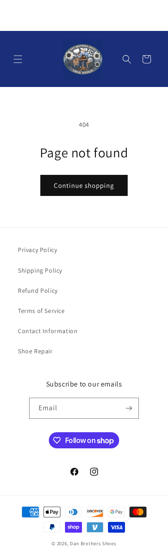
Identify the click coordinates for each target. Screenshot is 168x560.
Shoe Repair (35, 351)
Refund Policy (38, 291)
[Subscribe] (128, 408)
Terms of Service (41, 311)
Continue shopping (84, 185)
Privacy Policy (37, 250)
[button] (18, 59)
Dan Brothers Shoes (93, 543)
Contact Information (48, 331)
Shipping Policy (40, 270)
